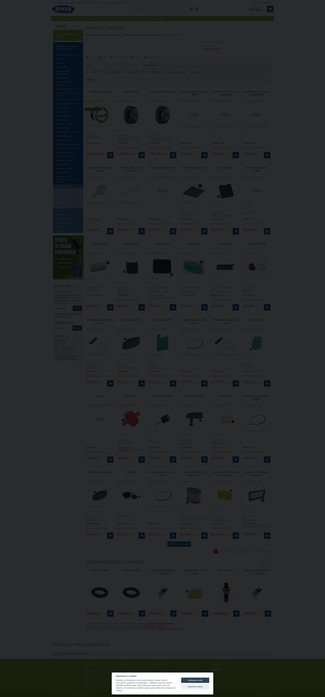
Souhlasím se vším (195, 680)
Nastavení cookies (195, 686)
